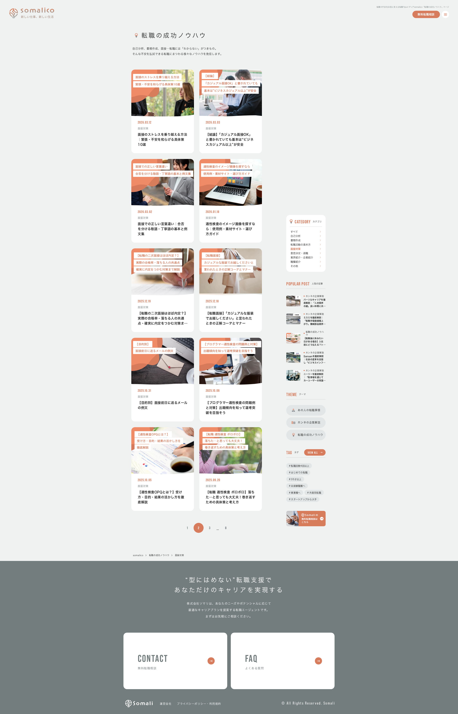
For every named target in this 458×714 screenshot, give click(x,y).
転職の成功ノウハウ (159, 555)
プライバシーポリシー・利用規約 (199, 703)
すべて (294, 231)
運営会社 (166, 703)
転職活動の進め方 (301, 244)
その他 (294, 266)
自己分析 (296, 236)
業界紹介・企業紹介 (302, 257)
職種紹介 (296, 262)
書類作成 (296, 240)
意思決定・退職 (299, 253)
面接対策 (296, 249)
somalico (138, 555)
